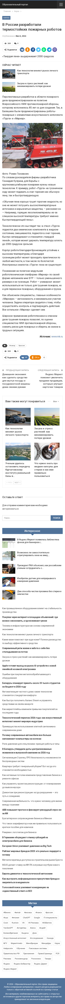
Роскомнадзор (21, 959)
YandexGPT (8, 928)
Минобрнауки (32, 943)
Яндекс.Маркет (10, 969)
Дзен (34, 933)
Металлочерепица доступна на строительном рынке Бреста (32, 860)
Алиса (33, 928)
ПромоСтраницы (45, 954)
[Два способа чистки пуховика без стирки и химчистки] (8, 595)
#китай (17, 913)
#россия (22, 345)
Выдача (25, 933)
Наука (6, 18)
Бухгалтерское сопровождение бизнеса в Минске (27, 818)
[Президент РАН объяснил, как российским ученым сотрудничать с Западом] (8, 569)
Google (37, 918)
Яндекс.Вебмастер (22, 964)
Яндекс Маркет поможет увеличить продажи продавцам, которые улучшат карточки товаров (51, 380)
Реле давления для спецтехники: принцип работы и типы (30, 744)
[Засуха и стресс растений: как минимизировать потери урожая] (8, 87)
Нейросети (8, 948)
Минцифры (46, 943)
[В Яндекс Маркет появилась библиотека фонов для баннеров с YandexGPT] (8, 543)
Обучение (20, 948)
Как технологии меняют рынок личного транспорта (27, 634)
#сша (5, 918)
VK (23, 923)
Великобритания (10, 933)
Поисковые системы (38, 948)
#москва (28, 913)
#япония (15, 918)
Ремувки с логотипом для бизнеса (19, 832)
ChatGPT (26, 918)
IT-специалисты (50, 918)
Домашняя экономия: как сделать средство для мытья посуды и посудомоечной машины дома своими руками (16, 380)
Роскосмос (36, 959)
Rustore (15, 923)
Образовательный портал (15, 4)
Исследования (36, 938)
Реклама (7, 959)
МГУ (5, 943)
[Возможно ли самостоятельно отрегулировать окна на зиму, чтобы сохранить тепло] (8, 556)
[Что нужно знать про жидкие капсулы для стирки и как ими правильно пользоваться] (47, 451)
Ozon (5, 923)
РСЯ (57, 954)
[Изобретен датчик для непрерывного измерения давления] (8, 582)
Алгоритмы (21, 928)
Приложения (28, 954)
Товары (48, 959)
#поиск (39, 913)
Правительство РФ (11, 954)
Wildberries (47, 923)
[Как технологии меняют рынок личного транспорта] (8, 74)
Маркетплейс (16, 943)
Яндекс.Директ (40, 964)
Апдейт (42, 928)
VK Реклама (33, 923)
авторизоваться (10, 509)
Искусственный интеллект (14, 938)
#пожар (12, 345)
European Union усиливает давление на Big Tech (27, 846)
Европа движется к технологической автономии (27, 873)
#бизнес (7, 913)
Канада (50, 938)
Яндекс (6, 964)
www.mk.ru (57, 336)
